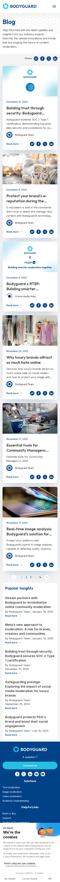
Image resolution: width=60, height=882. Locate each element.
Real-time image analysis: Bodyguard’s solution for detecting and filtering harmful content (29, 531)
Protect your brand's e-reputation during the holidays (26, 198)
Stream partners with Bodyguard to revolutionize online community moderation (28, 602)
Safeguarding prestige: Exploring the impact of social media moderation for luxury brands (28, 688)
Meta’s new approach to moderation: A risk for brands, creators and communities (28, 629)
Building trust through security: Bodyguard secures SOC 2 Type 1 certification (25, 111)
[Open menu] (54, 6)
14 (39, 577)
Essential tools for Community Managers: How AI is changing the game (26, 448)
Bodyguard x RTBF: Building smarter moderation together (25, 286)
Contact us (30, 765)
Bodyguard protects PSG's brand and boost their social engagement (26, 721)
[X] (49, 58)
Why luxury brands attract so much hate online (29, 360)
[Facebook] (42, 58)
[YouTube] (43, 774)
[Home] (23, 6)
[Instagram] (36, 774)
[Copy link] (36, 58)
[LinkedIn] (55, 58)
